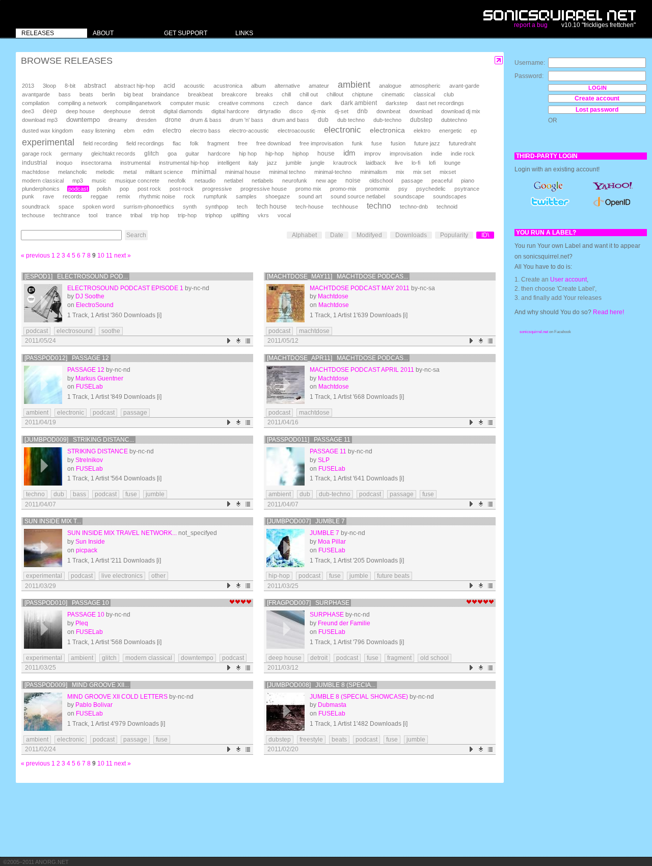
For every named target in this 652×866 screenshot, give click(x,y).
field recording (100, 143)
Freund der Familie (344, 623)
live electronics (122, 575)
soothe (110, 331)
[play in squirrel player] (43, 303)
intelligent (229, 163)
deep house (80, 111)
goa (172, 153)
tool (93, 215)
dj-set (341, 111)
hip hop (248, 153)
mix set (422, 172)
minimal (204, 171)
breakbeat (200, 94)
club (449, 94)
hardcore (219, 153)
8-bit (70, 86)
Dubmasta (332, 704)
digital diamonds (183, 111)
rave (48, 196)
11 (109, 255)
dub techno (351, 120)
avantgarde (36, 94)
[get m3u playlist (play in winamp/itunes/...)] (248, 341)
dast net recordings (440, 103)
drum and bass (290, 120)
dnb (362, 111)
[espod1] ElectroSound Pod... (76, 276)
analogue (390, 86)
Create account (597, 98)
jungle (317, 163)
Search (136, 235)
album (258, 86)
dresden (146, 120)
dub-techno (387, 120)
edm (148, 131)
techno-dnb (414, 206)
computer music (190, 103)
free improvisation (321, 143)
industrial (34, 162)
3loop (49, 86)
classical (424, 94)
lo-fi (416, 163)
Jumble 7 (324, 533)
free (243, 143)
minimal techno (287, 172)
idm (349, 153)
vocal (284, 215)
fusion (398, 143)
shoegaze (277, 196)
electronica (387, 130)
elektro (422, 131)
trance (114, 215)
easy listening (98, 131)
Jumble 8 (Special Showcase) (359, 696)
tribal (136, 215)
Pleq (81, 623)
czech (280, 103)
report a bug (531, 25)
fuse (376, 143)
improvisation (406, 153)
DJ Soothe (89, 296)
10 (100, 255)
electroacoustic (296, 131)
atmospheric (425, 86)
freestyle (311, 739)
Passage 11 (328, 451)
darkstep (397, 103)
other (158, 575)
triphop (213, 215)
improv (372, 153)
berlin (108, 94)
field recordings (145, 143)
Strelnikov (89, 460)
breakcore (234, 94)
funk (357, 143)
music (99, 180)
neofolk (177, 180)
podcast (78, 189)
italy (253, 163)
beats (86, 94)
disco (296, 111)
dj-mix (318, 111)
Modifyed (369, 235)
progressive (217, 189)
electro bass (205, 131)
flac (177, 143)
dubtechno (454, 120)
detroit (147, 111)
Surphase (327, 614)
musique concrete (137, 180)
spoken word (99, 206)
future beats (393, 575)
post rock (149, 189)
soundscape (409, 196)
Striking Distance (97, 451)
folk (194, 143)
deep (50, 111)
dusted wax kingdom (47, 131)
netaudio (205, 180)
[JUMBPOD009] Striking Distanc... (79, 439)
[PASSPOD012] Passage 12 (66, 358)
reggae (99, 196)
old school (434, 657)
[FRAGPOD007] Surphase (308, 602)
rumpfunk (215, 196)
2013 (28, 86)
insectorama (96, 163)
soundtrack (36, 206)
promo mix (308, 189)
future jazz (427, 143)
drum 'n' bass (246, 120)
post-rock (182, 189)
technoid (447, 206)
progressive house (263, 189)
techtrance (66, 215)
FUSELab (89, 386)
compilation (35, 103)
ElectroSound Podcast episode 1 (125, 288)
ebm (129, 131)
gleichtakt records (113, 153)
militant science (164, 172)
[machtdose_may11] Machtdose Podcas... (337, 276)
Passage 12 (85, 369)
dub (323, 119)
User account (568, 279)
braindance (165, 94)
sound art (310, 196)
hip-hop (274, 153)
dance (304, 103)
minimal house (242, 172)
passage (412, 180)
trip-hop (187, 215)
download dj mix (460, 111)
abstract (95, 85)
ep (474, 131)
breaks (264, 94)
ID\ (485, 235)
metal (130, 172)
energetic (450, 131)
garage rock (37, 153)
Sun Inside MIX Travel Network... (122, 533)
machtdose (35, 172)
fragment (218, 143)
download (420, 111)
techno (379, 205)
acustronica (227, 86)
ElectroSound (95, 305)
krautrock (345, 163)
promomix (377, 189)
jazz (272, 163)
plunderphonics (41, 189)
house (326, 153)
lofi (432, 163)
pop (124, 189)
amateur (319, 86)
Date (336, 235)
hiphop (300, 153)
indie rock (463, 153)
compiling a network (82, 103)
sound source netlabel (358, 196)
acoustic (194, 86)
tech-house (309, 206)
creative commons (241, 103)
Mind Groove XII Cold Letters (117, 696)
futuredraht (462, 143)
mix (400, 172)
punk (28, 196)
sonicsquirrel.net (534, 331)
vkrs (263, 215)
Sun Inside (90, 541)
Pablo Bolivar (94, 704)
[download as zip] (238, 341)
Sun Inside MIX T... (52, 521)
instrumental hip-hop (184, 163)
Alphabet (304, 235)
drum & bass (206, 120)
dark (326, 103)
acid (169, 86)
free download (273, 143)
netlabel (233, 180)
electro (171, 130)
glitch (151, 153)
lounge (452, 163)
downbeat (388, 111)
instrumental (135, 163)
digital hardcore (230, 111)
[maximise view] (499, 60)
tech (242, 206)
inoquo (64, 163)
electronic (342, 130)
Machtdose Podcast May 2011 (360, 288)
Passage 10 (85, 614)
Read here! (608, 312)
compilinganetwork (138, 103)
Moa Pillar (332, 541)
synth (190, 206)
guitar (192, 153)
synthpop (216, 206)
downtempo (83, 119)
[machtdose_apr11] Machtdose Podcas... (337, 358)
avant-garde (464, 86)
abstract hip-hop (135, 86)
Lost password (597, 109)
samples (246, 196)
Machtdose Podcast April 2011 (362, 369)
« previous (35, 255)
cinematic (393, 94)
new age (326, 180)
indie (436, 153)
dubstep (421, 120)
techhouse (345, 206)
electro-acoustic (249, 131)
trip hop (160, 215)
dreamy (117, 120)
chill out (309, 94)
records (72, 196)
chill (286, 94)
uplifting (240, 215)
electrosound (75, 331)
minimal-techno (332, 172)
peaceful (441, 180)
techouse (33, 215)
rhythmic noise (157, 196)
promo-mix (343, 189)
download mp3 (40, 120)
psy (403, 189)
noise (353, 180)
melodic (105, 172)
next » (122, 255)
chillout (335, 94)
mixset (448, 172)
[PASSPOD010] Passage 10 (66, 602)
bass (65, 94)
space (66, 206)
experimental (48, 142)
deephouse (117, 111)
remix (123, 196)
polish (104, 189)
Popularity (454, 235)
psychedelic (431, 189)
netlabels (263, 180)
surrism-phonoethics (148, 206)
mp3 (77, 180)
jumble (294, 163)
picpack (86, 550)
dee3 (28, 111)
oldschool (381, 180)
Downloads (411, 235)
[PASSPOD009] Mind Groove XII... (76, 685)
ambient (354, 85)
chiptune (362, 94)
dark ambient (359, 103)
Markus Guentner (99, 378)
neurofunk (294, 180)
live (399, 163)
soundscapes (450, 196)
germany (72, 153)
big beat (133, 94)
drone (173, 119)
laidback (376, 163)
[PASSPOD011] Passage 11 (308, 439)
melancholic (72, 172)
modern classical (43, 180)
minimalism (373, 172)
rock (189, 196)
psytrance (466, 189)
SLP (324, 460)
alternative (287, 86)
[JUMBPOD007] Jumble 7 (306, 521)
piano (467, 180)
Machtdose (333, 296)
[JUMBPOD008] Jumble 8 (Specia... (321, 685)
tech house (271, 206)
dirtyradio (269, 111)
